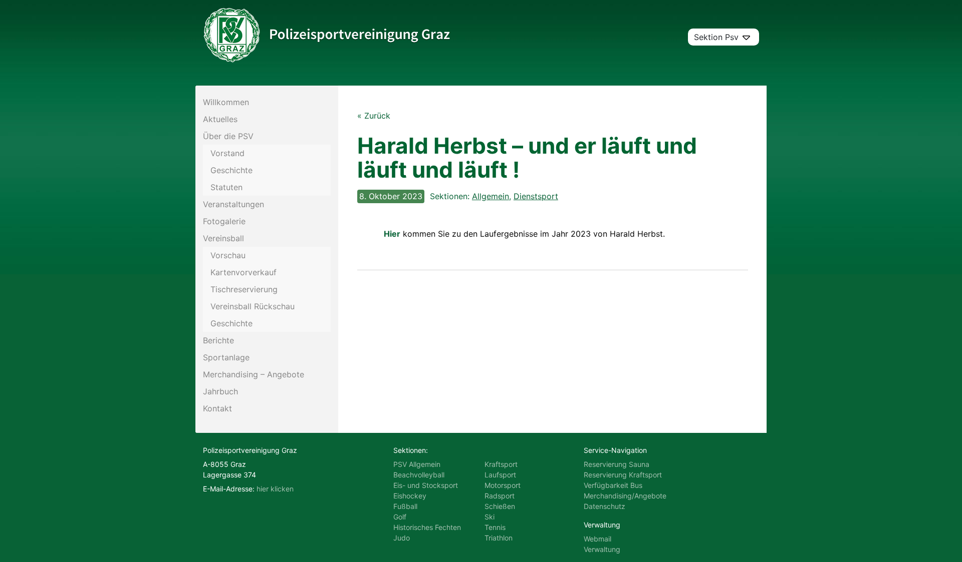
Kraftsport (501, 464)
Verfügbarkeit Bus (613, 485)
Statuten (226, 187)
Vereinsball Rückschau (252, 306)
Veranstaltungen (233, 204)
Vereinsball (223, 238)
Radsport (500, 495)
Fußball (405, 506)
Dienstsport (536, 196)
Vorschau (228, 255)
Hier (392, 234)
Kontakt (217, 408)
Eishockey (409, 495)
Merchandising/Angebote (625, 495)
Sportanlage (226, 357)
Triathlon (499, 537)
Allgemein (490, 196)
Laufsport (500, 474)
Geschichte (231, 170)
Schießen (500, 506)
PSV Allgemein (416, 464)
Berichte (218, 340)
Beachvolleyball (418, 474)
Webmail (597, 538)
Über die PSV (228, 136)
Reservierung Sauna (616, 464)
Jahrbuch (220, 391)
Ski (490, 516)
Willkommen (226, 102)
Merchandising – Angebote (253, 374)
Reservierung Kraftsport (623, 474)
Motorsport (503, 485)
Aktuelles (220, 119)
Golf (399, 516)
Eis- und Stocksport (425, 485)
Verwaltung (602, 549)
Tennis (495, 527)
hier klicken (275, 488)
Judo (401, 537)
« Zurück (373, 116)
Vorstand (227, 153)
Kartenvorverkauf (243, 272)
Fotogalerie (224, 221)
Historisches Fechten (427, 527)
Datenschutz (604, 506)
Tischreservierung (244, 289)
